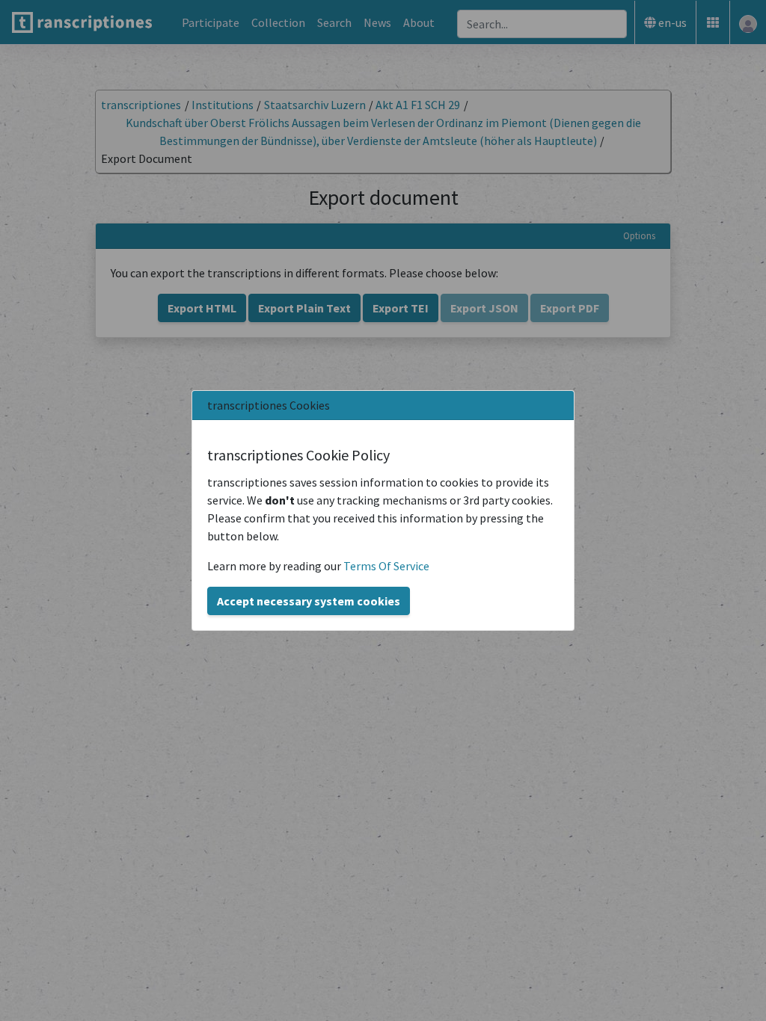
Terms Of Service (386, 565)
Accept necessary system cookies (308, 600)
